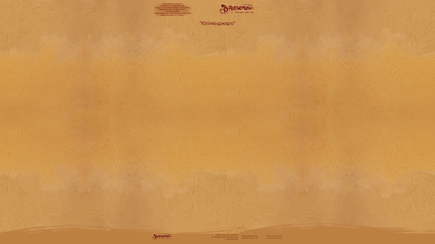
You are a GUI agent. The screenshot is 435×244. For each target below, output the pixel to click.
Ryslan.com (278, 238)
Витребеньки (273, 236)
